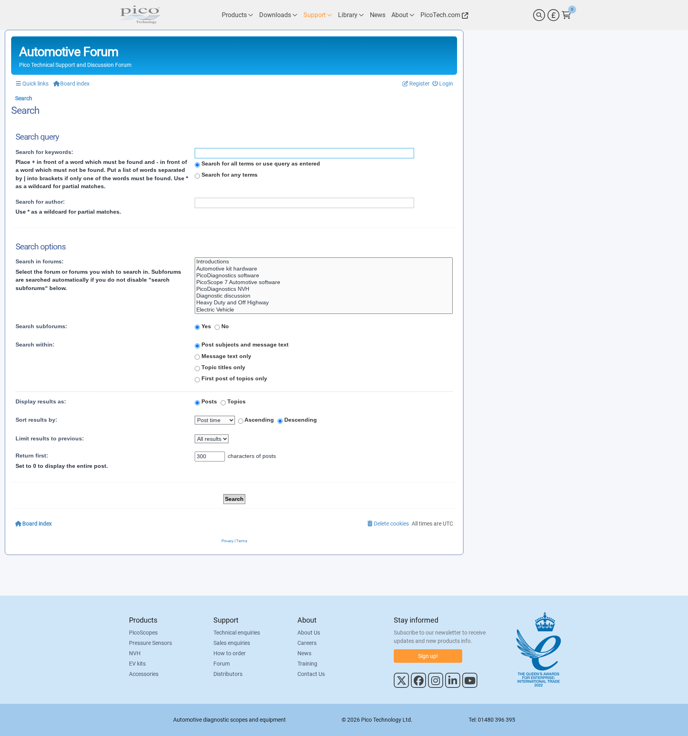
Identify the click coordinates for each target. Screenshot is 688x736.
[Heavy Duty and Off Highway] (323, 302)
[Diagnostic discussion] (323, 295)
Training (307, 663)
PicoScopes (143, 632)
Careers (307, 643)
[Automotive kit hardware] (323, 268)
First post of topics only (233, 378)
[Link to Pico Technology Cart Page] (566, 15)
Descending (300, 420)
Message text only (225, 356)
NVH (135, 653)
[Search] (539, 15)
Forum (221, 663)
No (224, 326)
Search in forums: (40, 261)
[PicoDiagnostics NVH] (323, 289)
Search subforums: (41, 326)
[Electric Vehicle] (323, 309)
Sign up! (428, 656)
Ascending (258, 420)
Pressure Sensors (150, 643)
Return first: (32, 455)
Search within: (35, 344)
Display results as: (41, 401)
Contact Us (311, 674)
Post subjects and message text (244, 344)
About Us (308, 632)
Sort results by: (36, 420)
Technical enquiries (236, 632)
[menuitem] (442, 84)
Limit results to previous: (50, 438)
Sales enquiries (231, 643)
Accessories (143, 674)
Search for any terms (229, 174)
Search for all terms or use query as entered (260, 163)
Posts (208, 401)
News (304, 653)
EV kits (137, 663)
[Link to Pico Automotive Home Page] (139, 15)
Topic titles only (222, 367)
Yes (205, 326)
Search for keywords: (44, 152)
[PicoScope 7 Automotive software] (323, 282)
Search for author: (40, 202)
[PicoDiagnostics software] (323, 275)
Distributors (227, 674)
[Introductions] (323, 261)
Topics (236, 401)
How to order (229, 653)
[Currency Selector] (553, 15)
